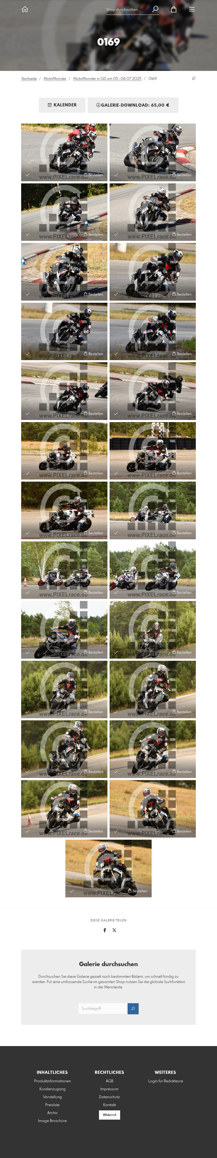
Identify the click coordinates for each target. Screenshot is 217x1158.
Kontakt (109, 1105)
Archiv (52, 1113)
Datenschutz (109, 1097)
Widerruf (109, 1115)
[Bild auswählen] (27, 174)
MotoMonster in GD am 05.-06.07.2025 (107, 79)
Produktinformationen (52, 1081)
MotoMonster (55, 79)
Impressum (109, 1089)
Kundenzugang (52, 1089)
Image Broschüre (52, 1121)
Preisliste (52, 1105)
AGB (109, 1081)
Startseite (29, 79)
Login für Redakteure (165, 1081)
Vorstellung (52, 1097)
